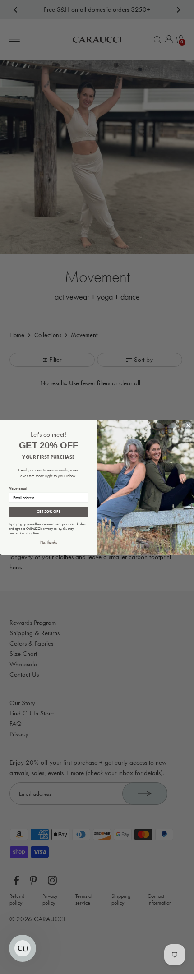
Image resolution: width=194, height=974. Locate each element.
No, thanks (48, 542)
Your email (18, 488)
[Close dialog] (188, 425)
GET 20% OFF (48, 511)
